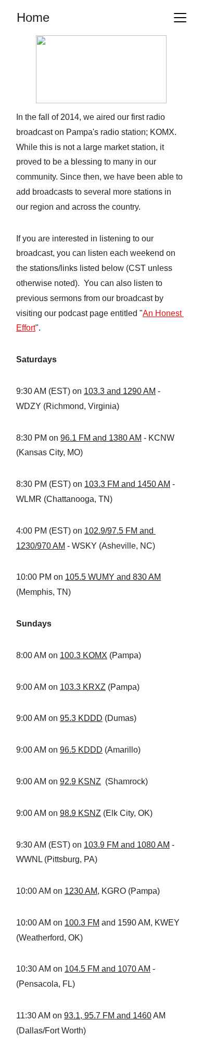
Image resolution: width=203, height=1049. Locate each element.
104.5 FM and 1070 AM (107, 968)
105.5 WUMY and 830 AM (113, 577)
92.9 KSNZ (80, 781)
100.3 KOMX (83, 655)
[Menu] (180, 17)
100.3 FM (82, 922)
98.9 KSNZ (80, 813)
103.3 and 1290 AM (120, 391)
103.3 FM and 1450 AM (127, 484)
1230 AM (81, 891)
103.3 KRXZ (83, 687)
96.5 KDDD (81, 749)
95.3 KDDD (81, 718)
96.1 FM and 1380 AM (101, 437)
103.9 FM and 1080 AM (127, 844)
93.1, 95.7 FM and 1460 (107, 1015)
